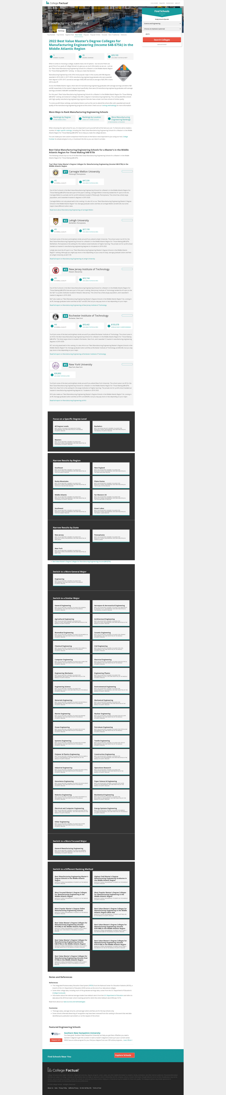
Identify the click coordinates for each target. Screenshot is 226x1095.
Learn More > (128, 1040)
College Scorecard (59, 993)
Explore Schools (123, 1055)
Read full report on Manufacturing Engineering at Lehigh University (72, 259)
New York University (80, 364)
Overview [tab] (52, 31)
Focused (104, 35)
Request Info (56, 1040)
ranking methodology (109, 105)
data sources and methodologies (74, 1002)
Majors (162, 3)
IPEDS (91, 986)
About (177, 3)
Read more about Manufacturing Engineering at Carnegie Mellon (71, 210)
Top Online (60, 35)
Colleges (154, 3)
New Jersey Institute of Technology (89, 269)
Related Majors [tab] (72, 31)
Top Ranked (51, 35)
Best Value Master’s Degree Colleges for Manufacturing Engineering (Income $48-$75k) (82, 561)
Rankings (170, 3)
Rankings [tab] (61, 31)
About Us (50, 1088)
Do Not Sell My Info (85, 1088)
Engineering (61, 11)
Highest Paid (69, 35)
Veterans (124, 35)
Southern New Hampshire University (82, 1033)
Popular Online (95, 35)
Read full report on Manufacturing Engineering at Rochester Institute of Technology (78, 354)
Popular (86, 35)
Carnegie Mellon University (84, 171)
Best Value (78, 35)
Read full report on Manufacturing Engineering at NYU (68, 400)
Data (56, 1088)
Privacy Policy (63, 1088)
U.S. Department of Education (113, 995)
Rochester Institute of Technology (88, 315)
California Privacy (73, 1088)
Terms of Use (97, 1088)
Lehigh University (79, 220)
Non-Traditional (113, 35)
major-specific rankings (64, 130)
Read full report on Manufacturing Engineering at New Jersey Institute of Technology (78, 305)
